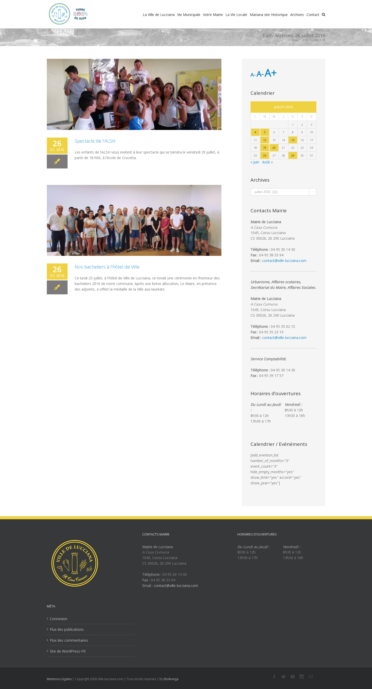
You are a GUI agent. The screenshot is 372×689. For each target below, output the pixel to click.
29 (292, 155)
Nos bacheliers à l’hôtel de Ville (107, 267)
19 (264, 147)
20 (274, 147)
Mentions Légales (59, 679)
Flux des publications (67, 629)
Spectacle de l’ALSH (95, 141)
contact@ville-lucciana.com (284, 260)
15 (292, 140)
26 (264, 155)
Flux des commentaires (69, 640)
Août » (267, 162)
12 (264, 140)
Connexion (58, 618)
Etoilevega (171, 679)
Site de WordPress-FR (68, 651)
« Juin (255, 162)
